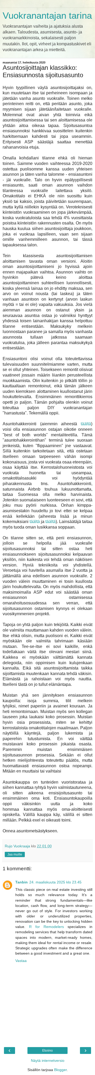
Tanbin (21, 882)
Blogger (60, 1070)
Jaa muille (14, 854)
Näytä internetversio (47, 1060)
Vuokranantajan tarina (47, 16)
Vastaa (21, 961)
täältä (86, 424)
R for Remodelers (46, 927)
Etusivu (47, 1050)
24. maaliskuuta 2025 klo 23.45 (55, 882)
